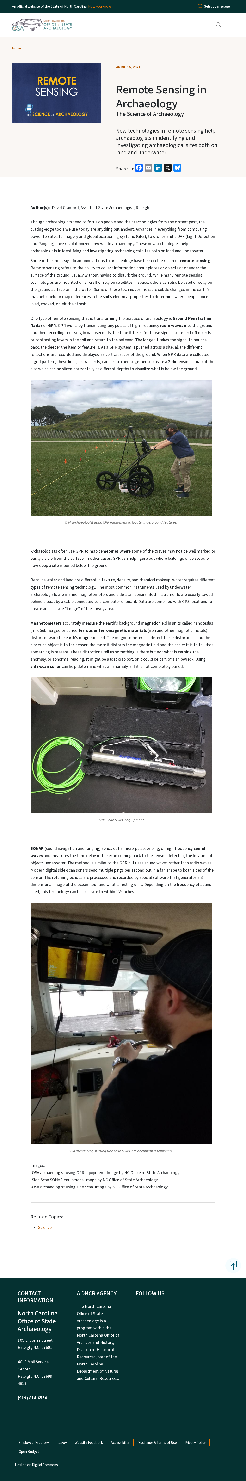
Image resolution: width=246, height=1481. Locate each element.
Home (16, 48)
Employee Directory (34, 1442)
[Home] (42, 19)
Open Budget (29, 1451)
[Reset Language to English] (200, 6)
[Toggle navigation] (234, 25)
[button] (215, 25)
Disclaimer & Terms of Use (157, 1442)
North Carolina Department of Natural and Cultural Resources (97, 1371)
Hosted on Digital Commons (36, 1465)
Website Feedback (89, 1442)
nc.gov (62, 1442)
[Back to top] (233, 1265)
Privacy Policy (195, 1442)
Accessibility (120, 1442)
